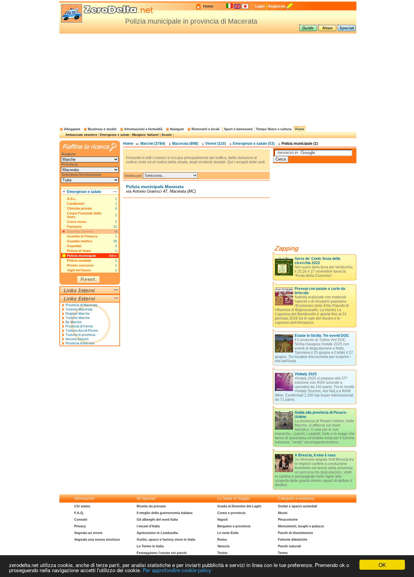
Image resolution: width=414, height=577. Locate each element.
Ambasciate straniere (81, 134)
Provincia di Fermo (79, 326)
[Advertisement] (207, 79)
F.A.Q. (79, 513)
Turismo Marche (77, 318)
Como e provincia (231, 513)
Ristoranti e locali (205, 129)
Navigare (177, 129)
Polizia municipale (81, 255)
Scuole (167, 134)
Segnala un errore (88, 533)
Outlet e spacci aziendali (297, 506)
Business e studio (102, 129)
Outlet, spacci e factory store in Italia (166, 539)
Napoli (222, 519)
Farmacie (74, 226)
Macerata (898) (185, 143)
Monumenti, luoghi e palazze (301, 526)
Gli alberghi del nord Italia (157, 519)
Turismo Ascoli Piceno (81, 330)
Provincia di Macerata (81, 305)
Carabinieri (75, 203)
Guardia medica (79, 241)
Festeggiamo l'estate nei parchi (162, 553)
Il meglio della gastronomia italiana (164, 513)
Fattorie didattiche (292, 539)
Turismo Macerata (78, 309)
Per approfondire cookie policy (177, 570)
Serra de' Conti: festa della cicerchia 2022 (317, 261)
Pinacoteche (288, 519)
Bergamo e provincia (233, 526)
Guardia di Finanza (82, 236)
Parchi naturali (289, 546)
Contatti (80, 519)
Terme (283, 553)
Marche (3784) (152, 143)
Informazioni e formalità (143, 129)
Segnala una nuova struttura (97, 539)
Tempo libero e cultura (274, 129)
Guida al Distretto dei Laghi (239, 506)
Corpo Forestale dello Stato (84, 215)
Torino (222, 553)
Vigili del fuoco (79, 270)
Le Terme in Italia (150, 546)
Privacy (80, 526)
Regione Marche (77, 313)
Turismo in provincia (80, 335)
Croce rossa (76, 222)
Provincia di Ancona (79, 343)
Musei (282, 513)
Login (260, 6)
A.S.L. (71, 199)
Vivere (299, 129)
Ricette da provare (151, 506)
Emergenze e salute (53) (254, 143)
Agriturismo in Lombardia (157, 533)
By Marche (73, 322)
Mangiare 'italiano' (145, 134)
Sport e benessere (238, 129)
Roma (222, 539)
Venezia (223, 546)
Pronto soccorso (80, 265)
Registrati (276, 6)
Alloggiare (72, 129)
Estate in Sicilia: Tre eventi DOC (322, 335)
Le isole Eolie (228, 533)
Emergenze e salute (114, 134)
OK (382, 565)
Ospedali (74, 246)
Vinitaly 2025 (306, 374)
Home (208, 6)
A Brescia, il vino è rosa (315, 455)
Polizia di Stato (79, 251)
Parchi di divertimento (295, 533)
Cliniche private (79, 208)
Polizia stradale (79, 260)
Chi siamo (82, 506)
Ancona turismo (76, 339)
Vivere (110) (215, 143)
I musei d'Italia (148, 526)
